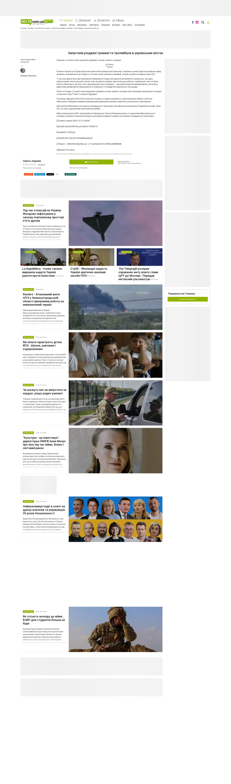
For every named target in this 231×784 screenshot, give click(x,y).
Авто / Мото (127, 25)
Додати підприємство (188, 299)
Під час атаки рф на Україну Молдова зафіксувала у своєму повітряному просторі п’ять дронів (43, 215)
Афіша (120, 20)
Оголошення (140, 25)
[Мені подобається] (21, 66)
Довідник (85, 20)
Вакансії (63, 25)
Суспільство (24, 62)
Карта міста (94, 25)
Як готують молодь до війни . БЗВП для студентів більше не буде (44, 620)
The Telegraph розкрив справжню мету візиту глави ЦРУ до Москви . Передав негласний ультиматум (138, 274)
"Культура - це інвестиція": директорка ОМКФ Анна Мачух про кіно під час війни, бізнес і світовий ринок (44, 443)
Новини (68, 20)
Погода (72, 25)
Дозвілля (103, 20)
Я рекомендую (92, 162)
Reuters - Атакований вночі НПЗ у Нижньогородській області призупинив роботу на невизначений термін (43, 299)
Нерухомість (82, 25)
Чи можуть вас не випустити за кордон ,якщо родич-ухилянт (44, 391)
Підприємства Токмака (181, 293)
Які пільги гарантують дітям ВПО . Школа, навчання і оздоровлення (42, 345)
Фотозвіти (116, 25)
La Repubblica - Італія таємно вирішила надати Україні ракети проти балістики (42, 272)
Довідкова (105, 25)
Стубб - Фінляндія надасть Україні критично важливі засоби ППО (88, 272)
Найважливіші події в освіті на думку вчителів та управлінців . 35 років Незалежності (44, 510)
